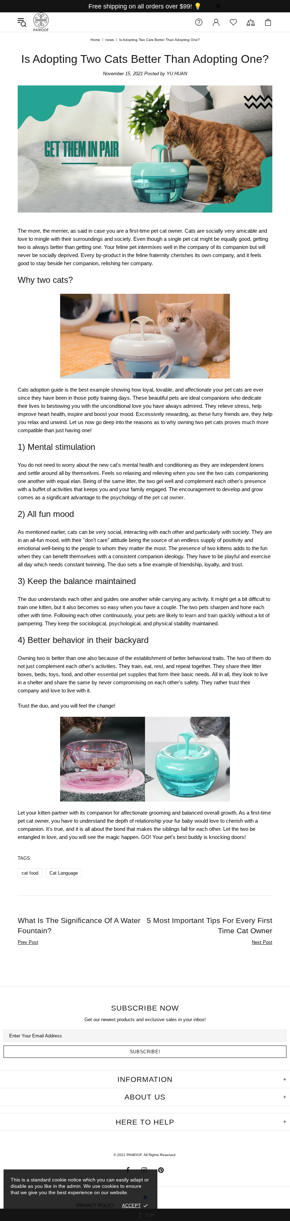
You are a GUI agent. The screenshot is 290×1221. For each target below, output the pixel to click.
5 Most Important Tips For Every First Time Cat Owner (209, 925)
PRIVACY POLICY (95, 1205)
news (109, 40)
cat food (30, 873)
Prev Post (28, 942)
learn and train (201, 615)
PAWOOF (41, 22)
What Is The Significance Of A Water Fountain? (79, 925)
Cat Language (64, 873)
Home (95, 40)
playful (232, 556)
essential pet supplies (122, 674)
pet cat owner (168, 497)
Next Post (262, 942)
